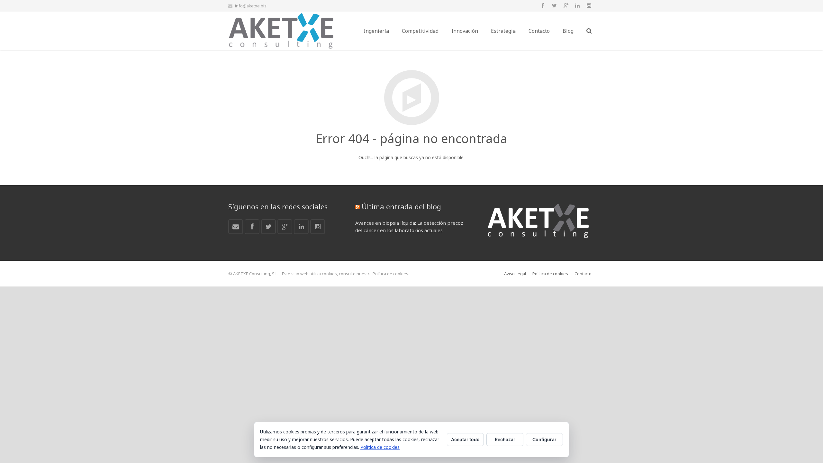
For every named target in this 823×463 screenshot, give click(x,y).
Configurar (544, 439)
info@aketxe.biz (251, 6)
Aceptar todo (465, 439)
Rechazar (505, 439)
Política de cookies (380, 447)
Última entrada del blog (401, 206)
